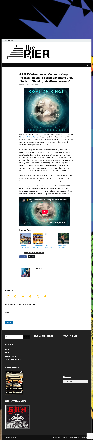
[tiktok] (45, 296)
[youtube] (22, 296)
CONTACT (9, 353)
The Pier (17, 437)
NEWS (9, 65)
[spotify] (30, 296)
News (28, 71)
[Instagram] (7, 296)
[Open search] (87, 65)
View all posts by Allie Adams (43, 272)
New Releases (23, 71)
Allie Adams (35, 84)
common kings (32, 252)
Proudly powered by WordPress (59, 437)
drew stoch (40, 252)
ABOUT (8, 349)
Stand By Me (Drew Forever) (29, 137)
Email (7, 312)
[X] (37, 296)
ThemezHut (84, 437)
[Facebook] (15, 296)
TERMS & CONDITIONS (13, 360)
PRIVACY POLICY (11, 356)
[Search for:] (17, 337)
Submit (9, 322)
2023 (26, 252)
